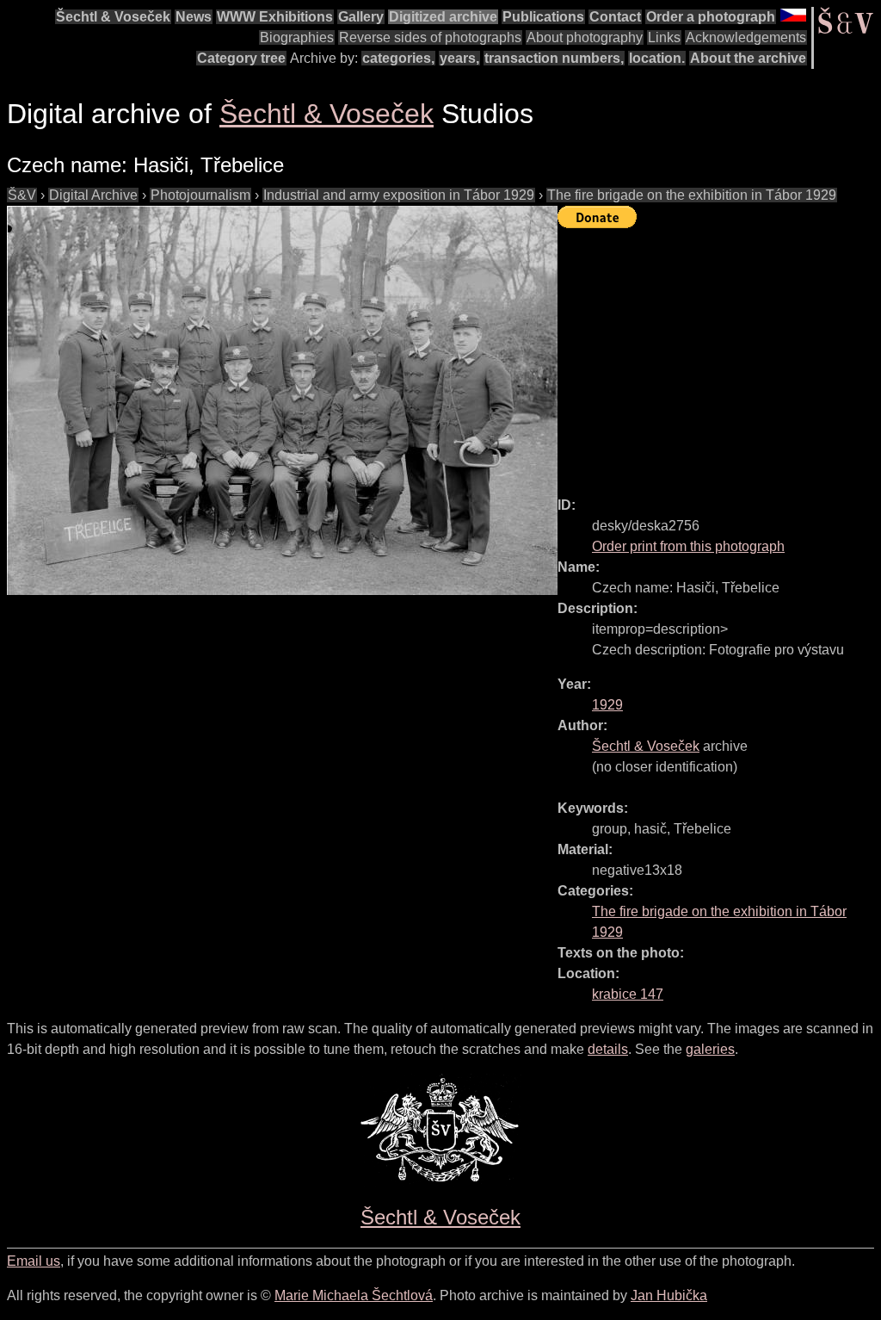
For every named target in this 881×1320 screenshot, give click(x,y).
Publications (543, 16)
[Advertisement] (719, 354)
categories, (398, 58)
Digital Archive (93, 195)
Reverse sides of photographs (430, 37)
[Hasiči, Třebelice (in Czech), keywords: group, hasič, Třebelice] (282, 400)
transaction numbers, (554, 58)
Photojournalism (200, 195)
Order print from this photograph (688, 546)
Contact (615, 16)
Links (664, 37)
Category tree (241, 58)
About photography (585, 37)
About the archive (748, 58)
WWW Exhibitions (275, 16)
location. (657, 58)
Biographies (297, 37)
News (194, 16)
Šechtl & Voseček (113, 16)
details (608, 1049)
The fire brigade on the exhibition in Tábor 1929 (691, 195)
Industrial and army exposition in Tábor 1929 (398, 195)
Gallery (361, 16)
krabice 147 (627, 994)
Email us (33, 1261)
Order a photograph (710, 16)
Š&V (22, 195)
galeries (710, 1049)
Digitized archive (443, 16)
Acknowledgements (746, 37)
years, (459, 58)
